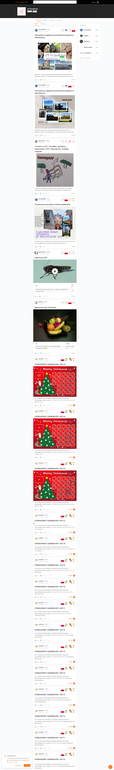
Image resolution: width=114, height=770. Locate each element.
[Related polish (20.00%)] (66, 199)
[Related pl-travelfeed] (70, 30)
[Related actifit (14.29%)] (70, 141)
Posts (36, 24)
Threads (42, 24)
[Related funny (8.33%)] (70, 636)
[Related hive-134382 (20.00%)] (66, 302)
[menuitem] (93, 2)
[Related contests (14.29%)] (66, 141)
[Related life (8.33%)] (66, 636)
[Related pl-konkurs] (62, 30)
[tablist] (55, 24)
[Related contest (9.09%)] (73, 359)
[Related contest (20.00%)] (73, 199)
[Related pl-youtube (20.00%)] (73, 252)
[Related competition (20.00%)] (70, 252)
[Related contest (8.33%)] (73, 636)
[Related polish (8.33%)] (62, 636)
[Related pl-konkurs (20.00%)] (62, 199)
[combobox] (55, 1)
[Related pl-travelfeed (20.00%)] (70, 199)
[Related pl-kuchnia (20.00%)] (73, 302)
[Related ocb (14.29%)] (73, 141)
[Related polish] (73, 30)
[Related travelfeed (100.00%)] (66, 30)
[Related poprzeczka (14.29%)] (62, 141)
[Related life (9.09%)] (66, 359)
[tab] (36, 24)
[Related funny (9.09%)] (70, 359)
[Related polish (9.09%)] (62, 359)
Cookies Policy (13, 762)
